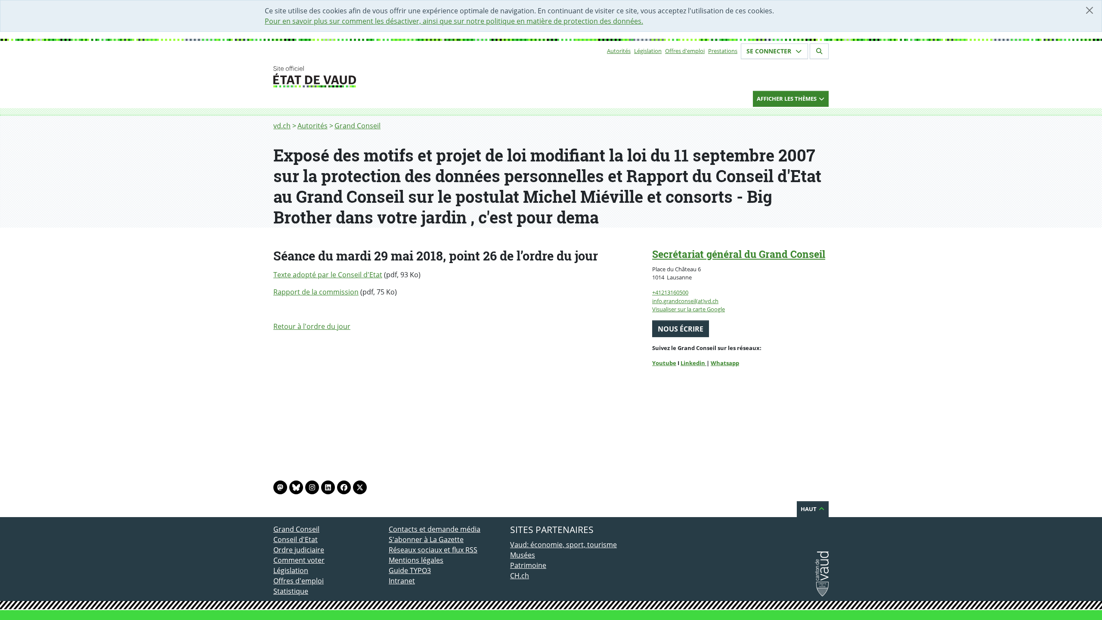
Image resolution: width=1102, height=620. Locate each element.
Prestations (722, 51)
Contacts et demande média (434, 529)
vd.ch (282, 125)
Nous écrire (680, 329)
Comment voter (299, 560)
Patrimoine (528, 565)
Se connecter (769, 51)
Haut (809, 509)
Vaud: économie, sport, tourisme (563, 544)
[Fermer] (1089, 10)
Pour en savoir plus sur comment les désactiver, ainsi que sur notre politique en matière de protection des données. (454, 21)
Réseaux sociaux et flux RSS (433, 550)
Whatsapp (725, 363)
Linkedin (693, 363)
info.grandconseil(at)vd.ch (685, 301)
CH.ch (519, 575)
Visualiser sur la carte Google (688, 309)
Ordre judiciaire (298, 550)
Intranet (402, 581)
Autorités (619, 51)
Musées (522, 555)
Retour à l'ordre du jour (311, 326)
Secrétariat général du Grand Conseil (738, 254)
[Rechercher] (819, 51)
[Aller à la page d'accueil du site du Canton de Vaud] (385, 76)
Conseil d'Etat (295, 539)
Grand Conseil (357, 125)
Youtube (664, 363)
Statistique (290, 591)
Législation (648, 51)
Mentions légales (416, 560)
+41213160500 (670, 292)
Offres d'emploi (685, 51)
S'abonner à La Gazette (426, 539)
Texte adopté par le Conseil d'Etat (327, 274)
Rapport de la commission (316, 292)
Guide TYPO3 (410, 570)
